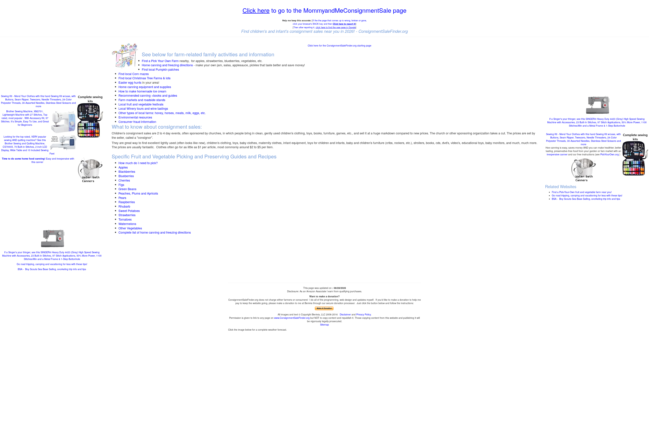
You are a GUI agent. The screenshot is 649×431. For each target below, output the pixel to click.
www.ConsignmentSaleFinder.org (292, 317)
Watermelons (127, 223)
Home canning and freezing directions (167, 65)
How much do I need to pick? (138, 163)
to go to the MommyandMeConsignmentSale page (324, 10)
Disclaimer (345, 314)
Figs (121, 184)
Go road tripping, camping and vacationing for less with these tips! (52, 264)
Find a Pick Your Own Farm (160, 60)
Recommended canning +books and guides (147, 95)
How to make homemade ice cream (142, 91)
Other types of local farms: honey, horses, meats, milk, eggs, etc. (162, 113)
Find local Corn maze (132, 73)
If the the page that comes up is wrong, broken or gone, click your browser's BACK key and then (330, 22)
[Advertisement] (52, 64)
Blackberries (126, 171)
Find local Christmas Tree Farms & (142, 78)
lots (168, 78)
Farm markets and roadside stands (141, 100)
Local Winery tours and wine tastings (143, 108)
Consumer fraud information (137, 121)
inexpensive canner (557, 154)
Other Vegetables (130, 228)
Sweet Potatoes (129, 210)
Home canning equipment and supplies (144, 87)
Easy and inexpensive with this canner (38, 160)
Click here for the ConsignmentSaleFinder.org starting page (339, 45)
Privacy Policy (363, 314)
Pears (122, 197)
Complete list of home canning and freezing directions (154, 232)
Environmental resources (135, 117)
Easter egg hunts (129, 82)
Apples (123, 167)
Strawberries (127, 215)
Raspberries (126, 202)
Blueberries (126, 176)
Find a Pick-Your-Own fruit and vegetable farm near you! (582, 192)
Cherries (124, 180)
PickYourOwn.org (609, 154)
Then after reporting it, (324, 27)
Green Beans (127, 189)
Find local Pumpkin (154, 69)
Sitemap (324, 324)
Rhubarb (124, 206)
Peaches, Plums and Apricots (138, 193)
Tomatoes (125, 219)
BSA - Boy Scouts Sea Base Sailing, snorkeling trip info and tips (52, 269)
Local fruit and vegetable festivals (140, 104)
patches (173, 69)
